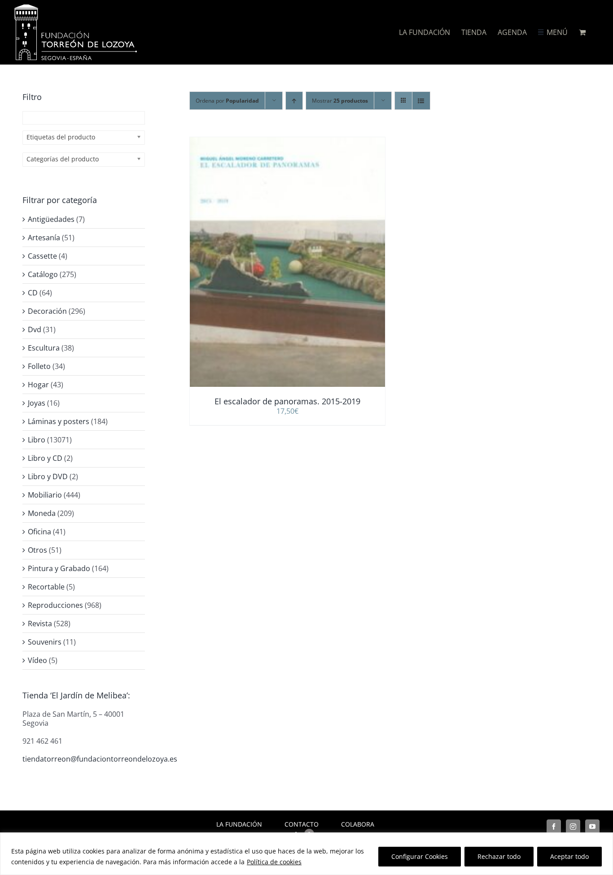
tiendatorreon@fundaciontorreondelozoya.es (99, 759)
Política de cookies (274, 862)
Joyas (36, 403)
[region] (306, 853)
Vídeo (37, 660)
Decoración (47, 311)
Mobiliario (45, 495)
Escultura (44, 348)
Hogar (38, 385)
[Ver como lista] (421, 100)
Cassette (42, 256)
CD (33, 293)
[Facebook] (554, 826)
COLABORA (357, 824)
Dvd (34, 329)
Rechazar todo (499, 856)
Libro (36, 440)
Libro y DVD (48, 476)
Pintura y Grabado (59, 568)
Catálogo (43, 274)
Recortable (46, 587)
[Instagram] (573, 826)
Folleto (39, 366)
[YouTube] (592, 826)
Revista (40, 623)
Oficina (39, 532)
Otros (37, 550)
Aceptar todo (569, 856)
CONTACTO (302, 824)
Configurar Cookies (419, 856)
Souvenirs (44, 642)
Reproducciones (55, 605)
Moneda (42, 513)
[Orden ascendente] (294, 100)
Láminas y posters (58, 421)
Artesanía (44, 238)
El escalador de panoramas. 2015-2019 (287, 401)
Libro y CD (45, 458)
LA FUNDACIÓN (239, 824)
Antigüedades (51, 219)
